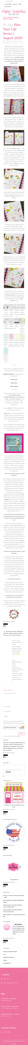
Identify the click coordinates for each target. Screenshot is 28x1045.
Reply (17, 644)
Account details (8, 4)
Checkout (15, 4)
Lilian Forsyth (14, 379)
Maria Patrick (14, 383)
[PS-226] (11, 306)
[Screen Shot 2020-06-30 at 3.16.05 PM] (11, 336)
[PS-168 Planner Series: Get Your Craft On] (17, 306)
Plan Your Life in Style (9, 635)
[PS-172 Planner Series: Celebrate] (22, 306)
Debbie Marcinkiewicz (8, 374)
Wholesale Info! (7, 963)
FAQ (4, 954)
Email (6, 770)
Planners (18, 635)
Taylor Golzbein (14, 386)
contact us (7, 499)
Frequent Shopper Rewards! (10, 951)
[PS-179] (11, 320)
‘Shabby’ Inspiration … (7, 1000)
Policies (5, 960)
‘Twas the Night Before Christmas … (10, 1008)
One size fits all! (14, 879)
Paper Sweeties (18, 633)
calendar (5, 633)
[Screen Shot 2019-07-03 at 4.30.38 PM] (22, 320)
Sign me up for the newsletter (12, 736)
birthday (8, 631)
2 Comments (15, 43)
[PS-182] (6, 306)
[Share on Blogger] (5, 626)
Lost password (7, 6)
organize (11, 633)
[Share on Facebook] (3, 626)
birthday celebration (17, 631)
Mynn (13, 660)
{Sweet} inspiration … (6, 1016)
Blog (14, 41)
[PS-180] (17, 320)
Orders (20, 4)
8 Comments (15, 1006)
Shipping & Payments (8, 957)
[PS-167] (6, 320)
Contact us (7, 805)
